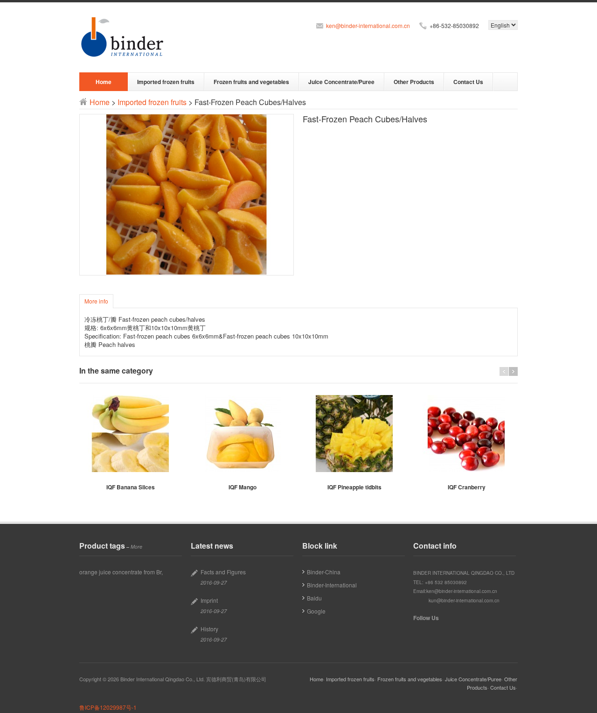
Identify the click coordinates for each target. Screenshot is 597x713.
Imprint (209, 600)
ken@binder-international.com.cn (368, 25)
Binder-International (332, 585)
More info (96, 301)
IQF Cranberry (467, 487)
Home (103, 82)
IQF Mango (243, 487)
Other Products (414, 82)
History (209, 629)
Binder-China (323, 572)
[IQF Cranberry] (466, 433)
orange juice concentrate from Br (120, 572)
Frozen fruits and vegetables (251, 82)
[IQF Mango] (242, 433)
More (136, 546)
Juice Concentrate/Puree (341, 82)
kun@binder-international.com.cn (464, 600)
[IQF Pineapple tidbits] (354, 433)
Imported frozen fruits (165, 82)
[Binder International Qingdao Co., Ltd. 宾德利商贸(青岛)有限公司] (123, 37)
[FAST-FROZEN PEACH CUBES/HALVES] (186, 194)
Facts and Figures (223, 572)
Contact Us (468, 82)
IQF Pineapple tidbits (354, 487)
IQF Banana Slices (130, 487)
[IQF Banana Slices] (130, 433)
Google (316, 611)
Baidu (314, 598)
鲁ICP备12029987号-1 (108, 707)
